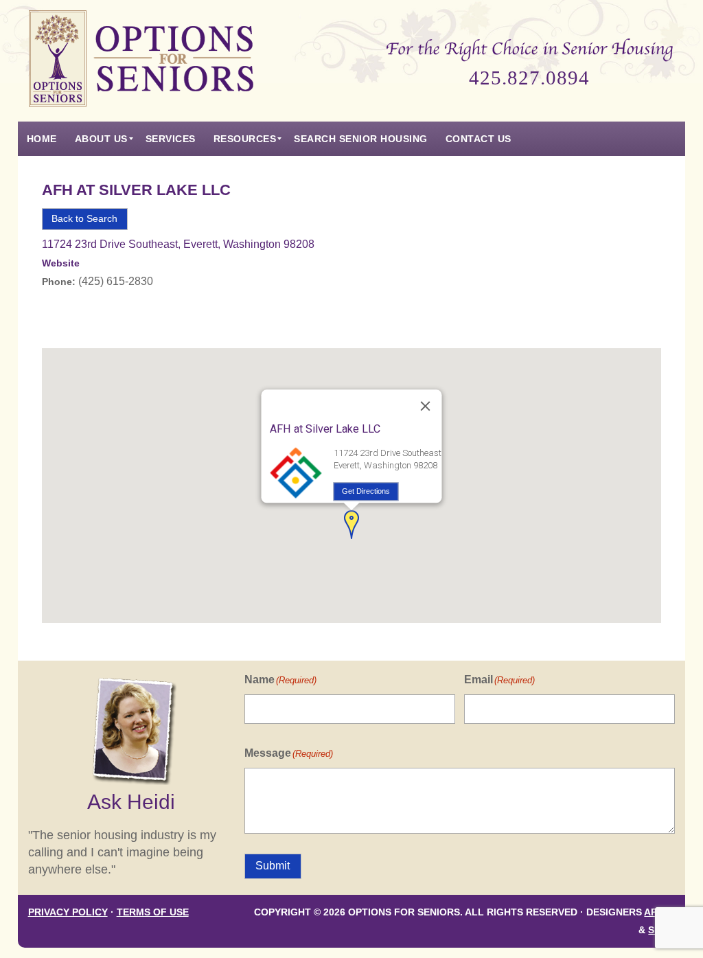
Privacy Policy (68, 912)
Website (61, 263)
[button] (351, 525)
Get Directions (366, 490)
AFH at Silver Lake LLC (136, 189)
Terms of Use (153, 912)
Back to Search (84, 219)
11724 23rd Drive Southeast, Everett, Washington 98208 (178, 244)
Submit (272, 865)
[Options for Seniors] (141, 61)
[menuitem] (42, 139)
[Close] (424, 405)
